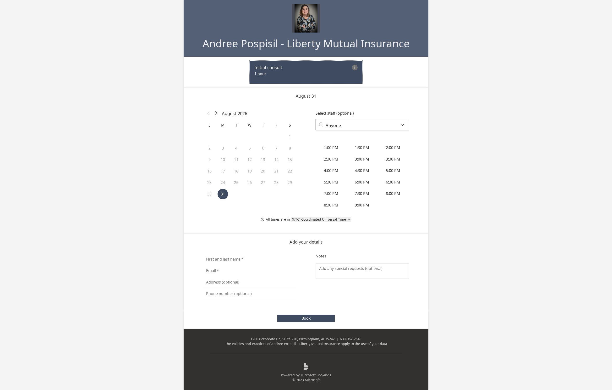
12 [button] (249, 159)
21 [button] (276, 171)
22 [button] (290, 171)
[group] (362, 176)
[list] (306, 72)
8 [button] (290, 148)
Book (306, 318)
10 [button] (223, 159)
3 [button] (223, 148)
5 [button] (250, 148)
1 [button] (290, 136)
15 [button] (290, 159)
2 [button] (209, 148)
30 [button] (209, 194)
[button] (208, 113)
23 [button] (209, 182)
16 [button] (209, 171)
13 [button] (263, 159)
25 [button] (236, 182)
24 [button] (223, 182)
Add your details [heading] (306, 242)
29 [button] (290, 182)
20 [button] (263, 171)
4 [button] (236, 148)
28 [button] (276, 182)
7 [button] (276, 148)
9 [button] (209, 159)
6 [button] (263, 148)
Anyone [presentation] (361, 125)
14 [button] (276, 159)
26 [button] (249, 182)
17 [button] (223, 171)
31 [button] (223, 194)
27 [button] (263, 182)
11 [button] (236, 159)
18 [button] (236, 171)
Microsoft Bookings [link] (316, 375)
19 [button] (249, 171)
